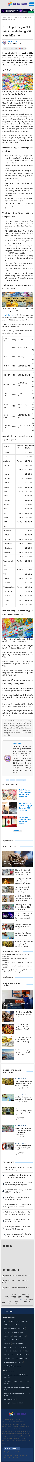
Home (4, 17)
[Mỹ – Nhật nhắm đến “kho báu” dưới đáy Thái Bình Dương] (8, 1016)
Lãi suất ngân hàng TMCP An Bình (13, 1362)
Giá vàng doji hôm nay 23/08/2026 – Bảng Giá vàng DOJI (16, 1382)
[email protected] (20, 1424)
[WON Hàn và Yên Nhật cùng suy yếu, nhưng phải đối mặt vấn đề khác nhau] (8, 898)
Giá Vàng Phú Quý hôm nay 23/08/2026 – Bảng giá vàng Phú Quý (16, 1394)
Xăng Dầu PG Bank (9, 1358)
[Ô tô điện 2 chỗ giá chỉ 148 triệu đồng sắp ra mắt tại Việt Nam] (8, 1114)
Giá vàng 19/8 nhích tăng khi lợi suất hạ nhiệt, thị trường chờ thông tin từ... (23, 881)
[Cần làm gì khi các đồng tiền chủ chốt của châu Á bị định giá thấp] (8, 907)
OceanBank (22, 1336)
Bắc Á (12, 1321)
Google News (15, 1302)
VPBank (27, 1354)
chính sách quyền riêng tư (15, 1433)
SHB (21, 1351)
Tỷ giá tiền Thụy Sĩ (9, 315)
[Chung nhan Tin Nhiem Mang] (27, 1301)
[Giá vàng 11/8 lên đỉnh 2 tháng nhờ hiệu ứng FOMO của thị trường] (8, 1041)
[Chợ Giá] (17, 4)
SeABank (15, 1351)
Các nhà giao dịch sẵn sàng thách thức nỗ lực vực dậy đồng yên (22, 890)
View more (17, 830)
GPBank (17, 1325)
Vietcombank (11, 1354)
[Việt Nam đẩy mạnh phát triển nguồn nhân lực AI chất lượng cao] (8, 926)
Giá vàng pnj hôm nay (10, 1399)
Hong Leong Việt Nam (10, 1328)
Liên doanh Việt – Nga (17, 1332)
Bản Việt (18, 1321)
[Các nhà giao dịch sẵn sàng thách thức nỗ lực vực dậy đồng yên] (8, 889)
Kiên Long (6, 1332)
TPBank (27, 1351)
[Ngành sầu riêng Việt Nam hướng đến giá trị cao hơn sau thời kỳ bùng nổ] (8, 944)
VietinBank (20, 1354)
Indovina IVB (21, 1328)
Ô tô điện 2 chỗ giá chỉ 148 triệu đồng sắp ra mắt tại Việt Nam (23, 1113)
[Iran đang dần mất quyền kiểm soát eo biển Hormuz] (8, 935)
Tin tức (10, 17)
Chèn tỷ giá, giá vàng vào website (17, 1275)
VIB (5, 1354)
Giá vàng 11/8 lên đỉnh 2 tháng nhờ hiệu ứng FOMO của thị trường (23, 1040)
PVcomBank (7, 1343)
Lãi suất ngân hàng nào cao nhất (12, 1366)
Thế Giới (17, 1094)
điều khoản (27, 1433)
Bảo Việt (24, 1321)
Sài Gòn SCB (7, 1351)
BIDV (5, 1325)
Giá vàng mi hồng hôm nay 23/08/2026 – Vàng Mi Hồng (17, 1388)
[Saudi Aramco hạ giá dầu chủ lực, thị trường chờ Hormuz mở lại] (8, 1054)
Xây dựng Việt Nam (21, 1358)
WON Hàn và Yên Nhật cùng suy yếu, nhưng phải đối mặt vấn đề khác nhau (23, 898)
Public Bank (19, 1340)
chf (7, 780)
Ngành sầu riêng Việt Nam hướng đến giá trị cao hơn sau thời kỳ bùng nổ (24, 944)
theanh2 (26, 1088)
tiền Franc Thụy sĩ (21, 780)
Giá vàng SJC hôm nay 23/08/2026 (13, 1403)
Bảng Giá (9, 1302)
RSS (3, 1302)
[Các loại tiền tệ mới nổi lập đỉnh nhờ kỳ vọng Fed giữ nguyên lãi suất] (8, 872)
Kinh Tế (17, 1078)
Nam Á (15, 1336)
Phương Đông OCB (9, 1340)
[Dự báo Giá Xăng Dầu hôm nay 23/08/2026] (17, 999)
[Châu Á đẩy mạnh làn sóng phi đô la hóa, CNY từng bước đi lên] (9, 794)
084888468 (8, 1424)
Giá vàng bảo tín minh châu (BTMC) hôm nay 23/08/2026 (16, 1376)
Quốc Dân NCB (8, 1347)
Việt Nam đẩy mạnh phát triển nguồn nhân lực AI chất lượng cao (23, 927)
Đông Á (11, 1325)
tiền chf (12, 780)
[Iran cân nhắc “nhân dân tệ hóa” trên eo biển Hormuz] (9, 821)
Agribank (6, 1321)
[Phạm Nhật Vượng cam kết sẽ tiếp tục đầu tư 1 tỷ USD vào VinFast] (9, 808)
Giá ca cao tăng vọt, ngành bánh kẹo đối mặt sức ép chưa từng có (23, 1027)
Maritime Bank (8, 1336)
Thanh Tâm (17, 743)
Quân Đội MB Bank (18, 1343)
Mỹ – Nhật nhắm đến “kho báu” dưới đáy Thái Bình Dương (23, 1014)
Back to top (9, 1311)
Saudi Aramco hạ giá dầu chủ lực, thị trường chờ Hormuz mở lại (23, 1052)
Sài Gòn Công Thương (20, 1347)
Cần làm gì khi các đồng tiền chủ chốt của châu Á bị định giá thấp (23, 907)
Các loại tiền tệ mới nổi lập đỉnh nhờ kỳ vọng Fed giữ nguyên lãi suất (23, 872)
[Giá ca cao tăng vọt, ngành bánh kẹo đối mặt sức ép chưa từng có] (8, 1029)
